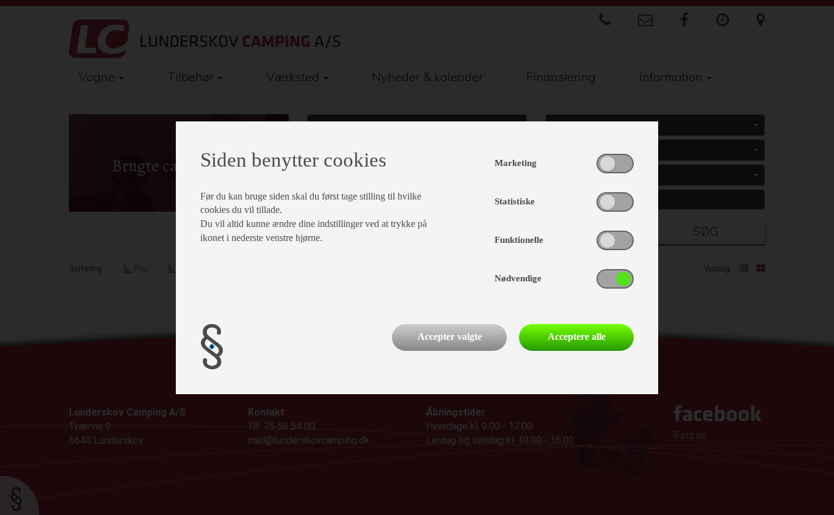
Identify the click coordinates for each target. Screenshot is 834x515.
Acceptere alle (577, 336)
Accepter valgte (450, 336)
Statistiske (515, 201)
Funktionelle (519, 240)
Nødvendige (518, 278)
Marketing (516, 163)
